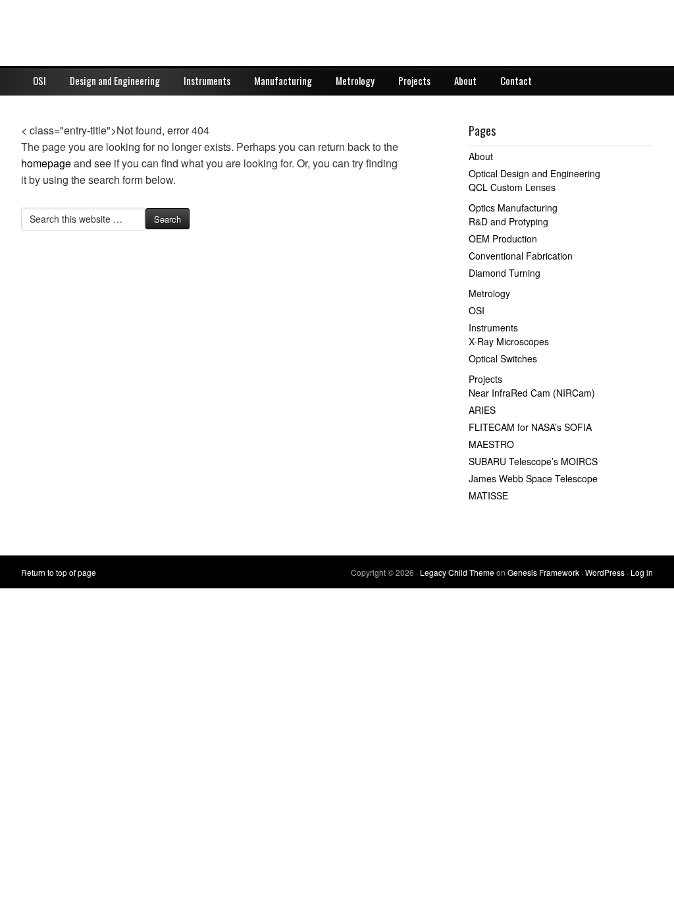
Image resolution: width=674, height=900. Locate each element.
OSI (39, 80)
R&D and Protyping (508, 221)
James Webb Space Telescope (533, 478)
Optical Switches (503, 358)
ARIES (482, 409)
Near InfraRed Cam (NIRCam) (532, 392)
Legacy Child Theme (457, 572)
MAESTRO (491, 444)
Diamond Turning (504, 272)
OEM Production (503, 238)
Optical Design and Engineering (534, 173)
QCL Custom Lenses (512, 187)
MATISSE (488, 495)
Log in (642, 572)
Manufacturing (283, 80)
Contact (516, 80)
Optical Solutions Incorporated (337, 33)
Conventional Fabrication (521, 255)
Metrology (355, 80)
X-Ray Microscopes (509, 341)
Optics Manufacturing (513, 207)
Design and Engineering (115, 80)
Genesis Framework (543, 572)
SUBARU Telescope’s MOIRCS (533, 461)
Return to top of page (58, 572)
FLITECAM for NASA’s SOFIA (530, 427)
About (465, 80)
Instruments (207, 80)
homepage (46, 163)
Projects (414, 80)
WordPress (605, 572)
